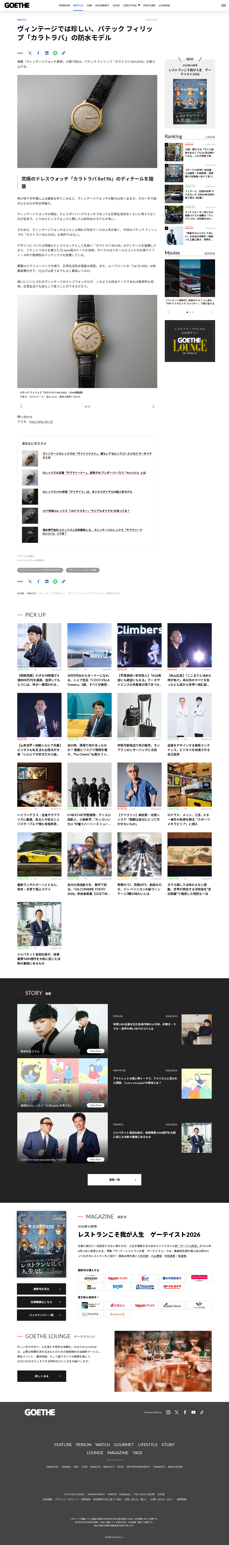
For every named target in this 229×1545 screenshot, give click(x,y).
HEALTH (95, 1466)
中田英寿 (169, 1256)
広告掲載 (47, 1499)
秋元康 (144, 1256)
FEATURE (149, 5)
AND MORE (175, 1466)
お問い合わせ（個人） (136, 1499)
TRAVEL (66, 1466)
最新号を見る (41, 1288)
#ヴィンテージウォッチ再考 (83, 570)
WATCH (78, 5)
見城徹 (182, 1256)
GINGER (112, 1494)
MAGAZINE (118, 1452)
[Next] (153, 406)
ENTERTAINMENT (138, 1466)
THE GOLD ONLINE (144, 1494)
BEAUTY (108, 1466)
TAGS (137, 1452)
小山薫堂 (156, 1256)
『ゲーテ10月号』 (188, 1245)
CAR (89, 5)
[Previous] (21, 406)
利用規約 (86, 1499)
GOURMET (102, 5)
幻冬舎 (161, 1494)
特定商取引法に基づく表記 (107, 1499)
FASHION (52, 1466)
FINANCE (159, 1466)
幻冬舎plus (125, 1494)
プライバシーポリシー (66, 1499)
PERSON (64, 5)
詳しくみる (42, 1376)
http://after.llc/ (39, 422)
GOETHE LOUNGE (74, 1494)
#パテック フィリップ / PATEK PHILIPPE (40, 570)
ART (76, 1466)
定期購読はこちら (41, 1302)
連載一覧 (114, 1179)
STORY (168, 1444)
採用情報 (181, 1499)
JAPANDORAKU (96, 1494)
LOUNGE (164, 5)
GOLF (116, 5)
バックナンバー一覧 (41, 1315)
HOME (20, 593)
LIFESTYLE (130, 5)
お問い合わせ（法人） (162, 1499)
